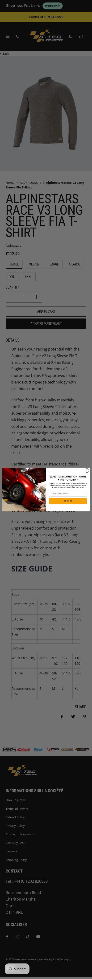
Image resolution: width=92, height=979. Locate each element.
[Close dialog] (87, 471)
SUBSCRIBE (68, 501)
